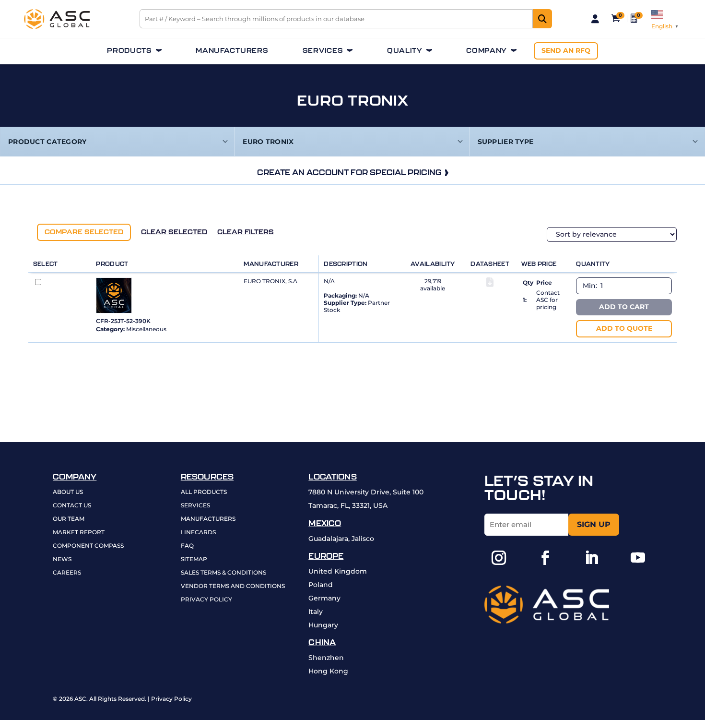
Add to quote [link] (624, 328)
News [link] (62, 559)
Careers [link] (67, 573)
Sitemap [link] (194, 559)
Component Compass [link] (88, 546)
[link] (57, 26)
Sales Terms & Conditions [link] (223, 573)
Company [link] (486, 50)
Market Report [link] (79, 532)
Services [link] (323, 50)
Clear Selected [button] (174, 232)
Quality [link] (405, 50)
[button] (498, 557)
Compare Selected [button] (84, 232)
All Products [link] (204, 492)
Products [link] (129, 50)
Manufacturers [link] (232, 50)
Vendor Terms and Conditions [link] (233, 586)
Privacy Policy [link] (206, 600)
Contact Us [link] (72, 506)
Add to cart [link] (624, 306)
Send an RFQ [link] (565, 50)
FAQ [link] (187, 546)
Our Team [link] (68, 519)
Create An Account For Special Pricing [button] (349, 172)
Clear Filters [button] (245, 232)
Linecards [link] (198, 532)
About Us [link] (68, 492)
